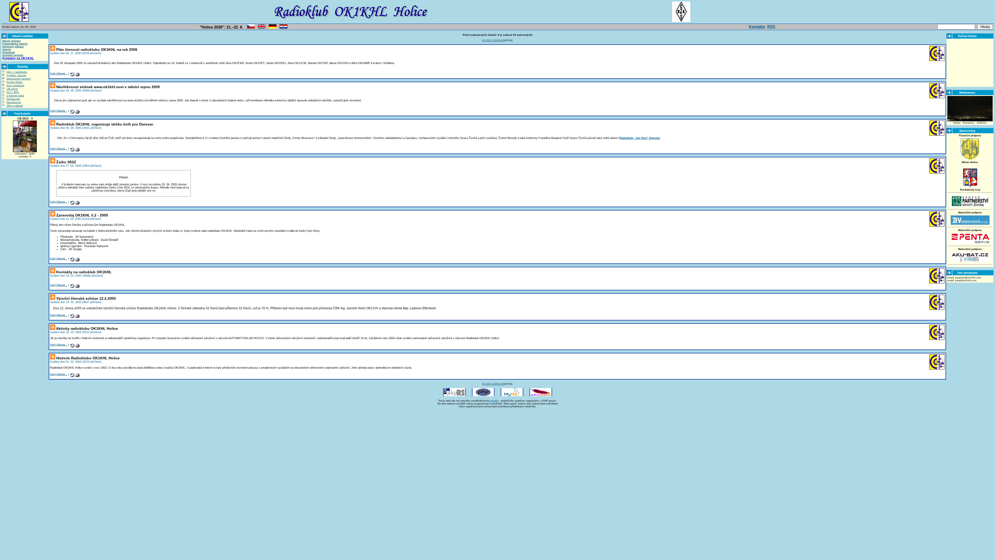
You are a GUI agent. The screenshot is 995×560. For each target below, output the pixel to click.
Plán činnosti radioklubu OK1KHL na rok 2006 (96, 49)
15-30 (492, 40)
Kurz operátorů (15, 85)
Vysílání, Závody (16, 75)
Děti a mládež (14, 105)
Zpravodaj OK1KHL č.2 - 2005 (82, 215)
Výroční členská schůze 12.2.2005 (86, 298)
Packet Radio (14, 82)
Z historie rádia (15, 95)
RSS (771, 26)
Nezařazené (13, 102)
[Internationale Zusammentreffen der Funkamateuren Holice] (272, 27)
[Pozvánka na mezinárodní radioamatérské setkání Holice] (251, 27)
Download (8, 52)
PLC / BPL (12, 92)
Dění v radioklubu (16, 72)
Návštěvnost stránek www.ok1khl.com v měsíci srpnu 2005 (108, 87)
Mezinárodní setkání (18, 78)
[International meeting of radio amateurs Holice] (262, 27)
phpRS (494, 400)
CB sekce (12, 88)
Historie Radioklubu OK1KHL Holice (88, 358)
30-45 (500, 40)
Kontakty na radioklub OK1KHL (84, 272)
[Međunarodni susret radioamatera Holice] (283, 27)
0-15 (485, 40)
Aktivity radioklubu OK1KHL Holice (87, 328)
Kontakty (757, 26)
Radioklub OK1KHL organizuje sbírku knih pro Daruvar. (105, 124)
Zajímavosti (13, 98)
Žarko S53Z (66, 162)
